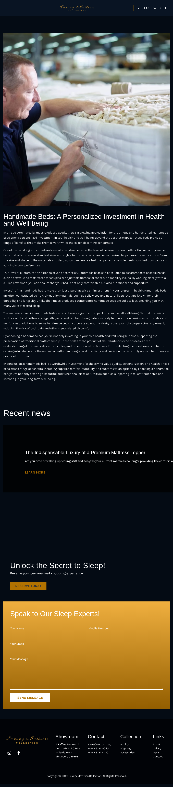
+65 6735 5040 (100, 748)
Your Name (17, 628)
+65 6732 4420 (99, 752)
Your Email (17, 643)
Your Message (19, 659)
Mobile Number (99, 628)
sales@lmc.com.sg (99, 744)
